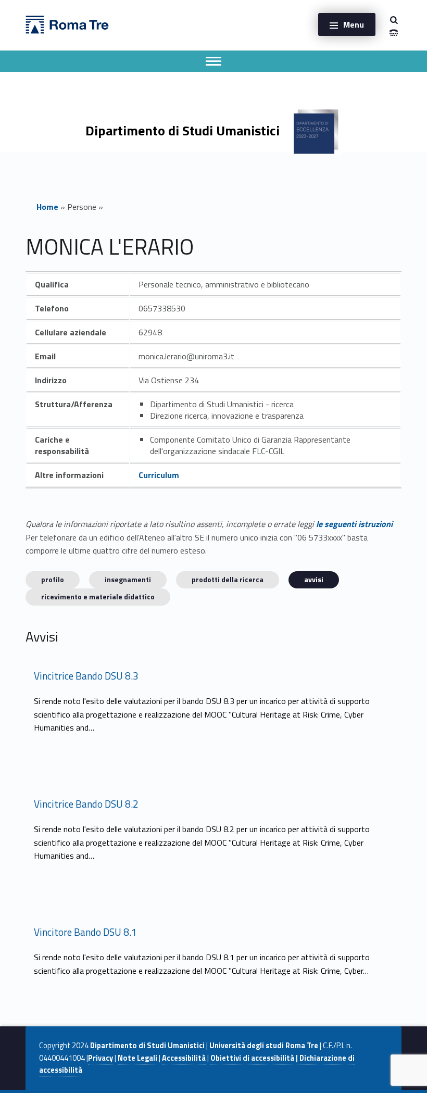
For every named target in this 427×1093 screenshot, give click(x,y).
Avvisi (313, 579)
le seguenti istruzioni (354, 524)
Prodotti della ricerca (227, 579)
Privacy (100, 1058)
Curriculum (159, 475)
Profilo (52, 579)
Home (47, 206)
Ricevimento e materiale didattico (98, 596)
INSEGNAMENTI (128, 579)
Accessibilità (184, 1058)
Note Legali (137, 1058)
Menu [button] (353, 24)
